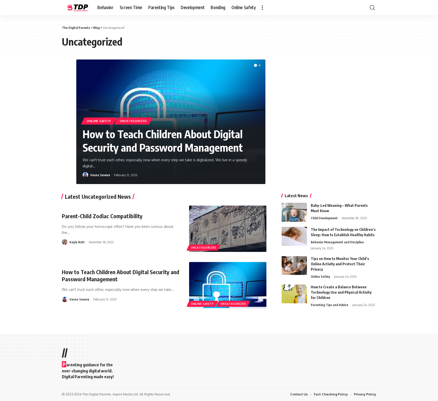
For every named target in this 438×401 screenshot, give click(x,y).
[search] (372, 7)
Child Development (324, 218)
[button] (255, 65)
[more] (262, 7)
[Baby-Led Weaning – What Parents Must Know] (294, 212)
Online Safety (99, 121)
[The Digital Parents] (75, 7)
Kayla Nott (77, 242)
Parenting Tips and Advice (329, 305)
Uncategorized (133, 121)
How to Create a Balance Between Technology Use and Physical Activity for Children (341, 292)
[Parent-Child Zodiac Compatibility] (227, 229)
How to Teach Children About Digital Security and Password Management (163, 140)
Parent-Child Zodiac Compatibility (102, 215)
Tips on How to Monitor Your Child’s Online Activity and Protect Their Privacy (340, 264)
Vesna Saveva (100, 175)
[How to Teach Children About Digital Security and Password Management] (227, 285)
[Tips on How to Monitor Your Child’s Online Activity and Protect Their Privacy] (294, 265)
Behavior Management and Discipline (337, 242)
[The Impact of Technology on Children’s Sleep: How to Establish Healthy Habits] (294, 236)
